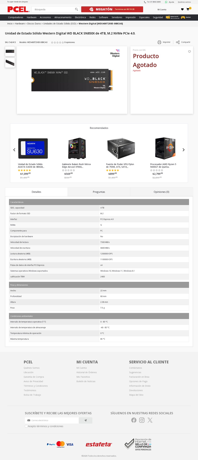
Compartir (185, 42)
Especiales (144, 17)
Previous (14, 149)
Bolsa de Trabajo (32, 394)
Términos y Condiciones (36, 385)
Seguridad (158, 17)
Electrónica (80, 17)
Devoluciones (136, 390)
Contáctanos (135, 367)
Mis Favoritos (83, 376)
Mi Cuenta (162, 9)
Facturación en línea (139, 376)
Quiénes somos (184, 2)
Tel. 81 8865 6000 (154, 2)
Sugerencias (135, 372)
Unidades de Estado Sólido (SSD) (59, 23)
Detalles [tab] (36, 192)
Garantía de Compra (34, 376)
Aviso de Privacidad (33, 381)
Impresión (131, 17)
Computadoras (15, 17)
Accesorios (45, 17)
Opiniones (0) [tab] (161, 192)
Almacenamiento (62, 17)
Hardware (32, 17)
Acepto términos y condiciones (45, 426)
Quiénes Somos (32, 367)
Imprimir (166, 42)
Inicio (10, 23)
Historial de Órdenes (86, 372)
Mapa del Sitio (136, 394)
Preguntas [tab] (99, 192)
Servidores (117, 17)
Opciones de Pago (138, 381)
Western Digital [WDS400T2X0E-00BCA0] (101, 23)
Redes (92, 17)
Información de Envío (140, 385)
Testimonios (30, 390)
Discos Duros (34, 23)
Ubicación (28, 372)
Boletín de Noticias (85, 381)
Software (103, 17)
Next (184, 149)
